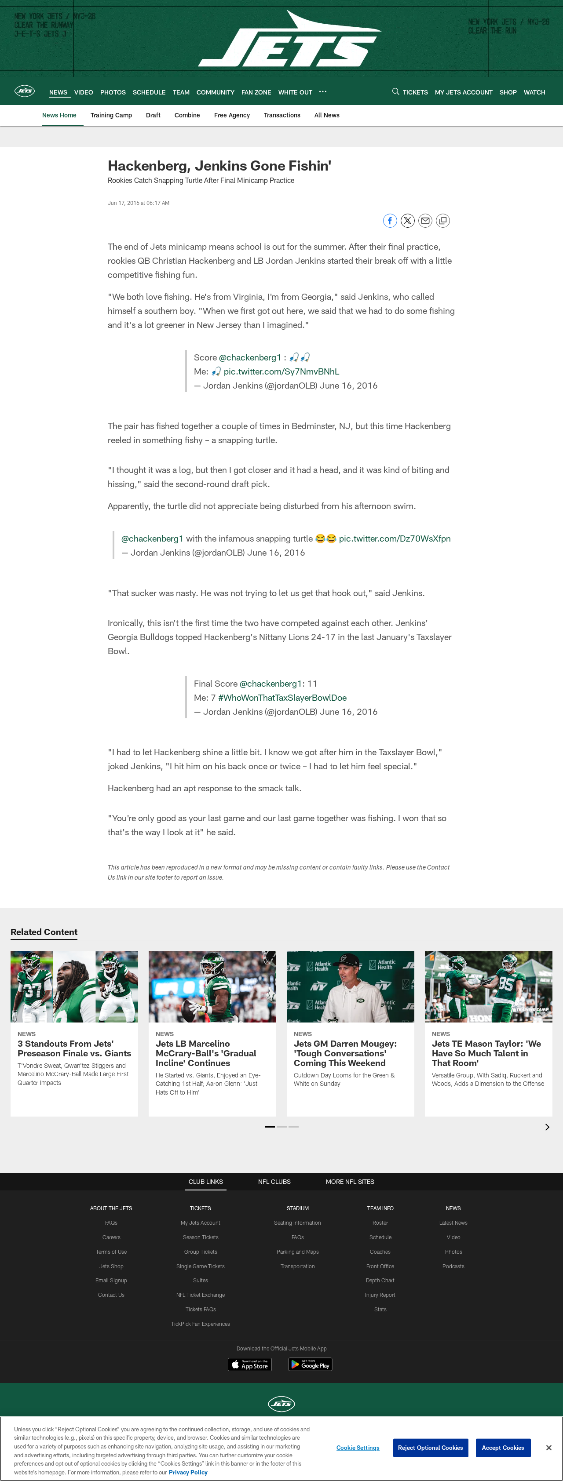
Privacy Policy (188, 1471)
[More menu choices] (322, 91)
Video (454, 1237)
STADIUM (298, 1208)
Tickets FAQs (201, 1309)
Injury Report (380, 1295)
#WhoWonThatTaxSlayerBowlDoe (282, 697)
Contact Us (111, 1295)
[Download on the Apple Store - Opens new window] (249, 1365)
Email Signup (111, 1280)
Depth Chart (380, 1280)
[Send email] (425, 225)
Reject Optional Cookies (431, 1447)
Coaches (380, 1251)
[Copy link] (443, 221)
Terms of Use (111, 1251)
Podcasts (453, 1266)
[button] (270, 1127)
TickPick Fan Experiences (200, 1324)
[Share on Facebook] (390, 225)
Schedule (380, 1237)
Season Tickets (201, 1237)
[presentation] (548, 1128)
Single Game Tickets (200, 1266)
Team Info (380, 1208)
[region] (281, 1448)
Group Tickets (200, 1251)
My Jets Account (200, 1222)
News (453, 1208)
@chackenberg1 (250, 357)
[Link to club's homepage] (24, 91)
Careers (111, 1237)
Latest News (453, 1222)
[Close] (549, 1448)
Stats (380, 1309)
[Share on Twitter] (408, 225)
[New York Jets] (281, 1405)
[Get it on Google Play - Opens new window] (310, 1368)
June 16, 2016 (349, 385)
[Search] (395, 91)
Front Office (380, 1266)
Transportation (298, 1266)
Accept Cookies (503, 1447)
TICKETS (200, 1208)
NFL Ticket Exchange (200, 1295)
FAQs (111, 1222)
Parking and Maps (298, 1251)
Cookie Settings (358, 1447)
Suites (200, 1280)
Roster (380, 1222)
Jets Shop (111, 1266)
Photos (453, 1251)
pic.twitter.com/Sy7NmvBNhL (281, 371)
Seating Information (297, 1222)
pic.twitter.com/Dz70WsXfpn (395, 538)
